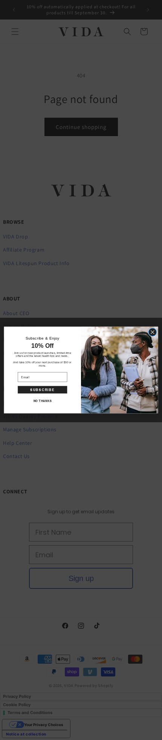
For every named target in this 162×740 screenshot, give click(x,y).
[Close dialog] (152, 332)
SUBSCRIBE (42, 389)
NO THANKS (43, 401)
